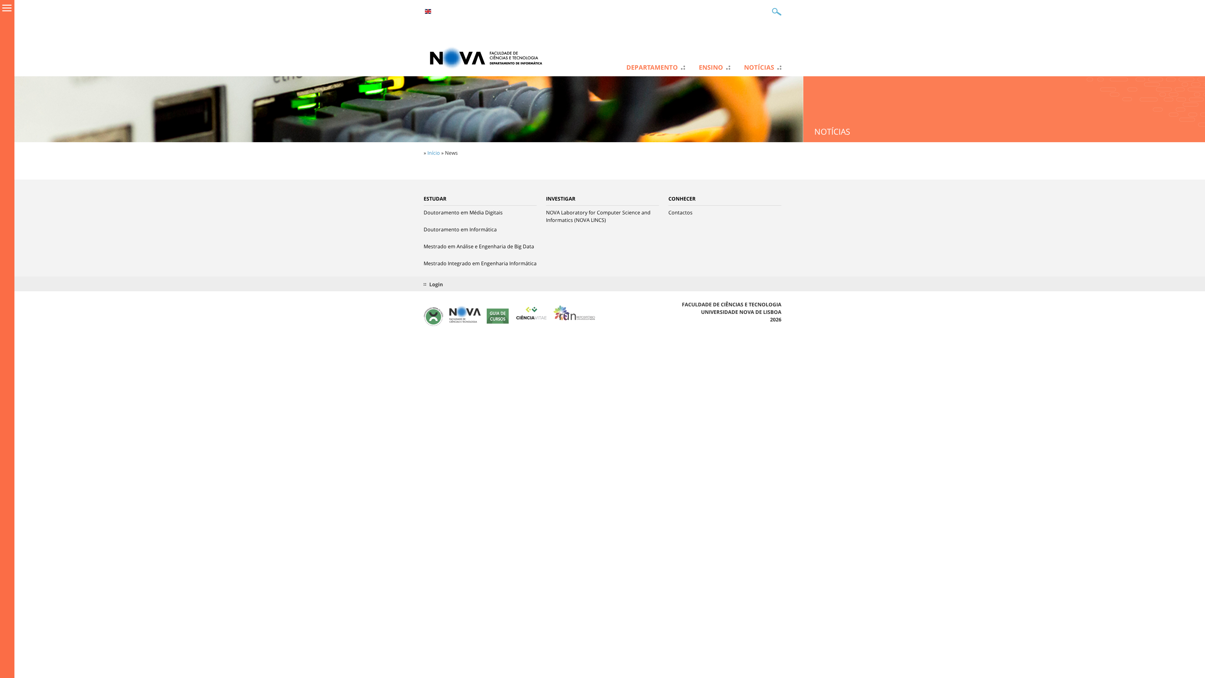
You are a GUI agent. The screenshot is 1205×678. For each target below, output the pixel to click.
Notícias (759, 67)
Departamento (652, 67)
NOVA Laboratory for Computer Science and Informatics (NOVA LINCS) (598, 216)
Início (433, 152)
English (428, 11)
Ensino (711, 67)
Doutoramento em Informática (460, 229)
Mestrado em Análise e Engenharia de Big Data (479, 246)
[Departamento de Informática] (486, 57)
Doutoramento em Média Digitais (463, 212)
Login (436, 284)
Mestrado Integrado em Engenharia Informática (480, 263)
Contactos (680, 212)
